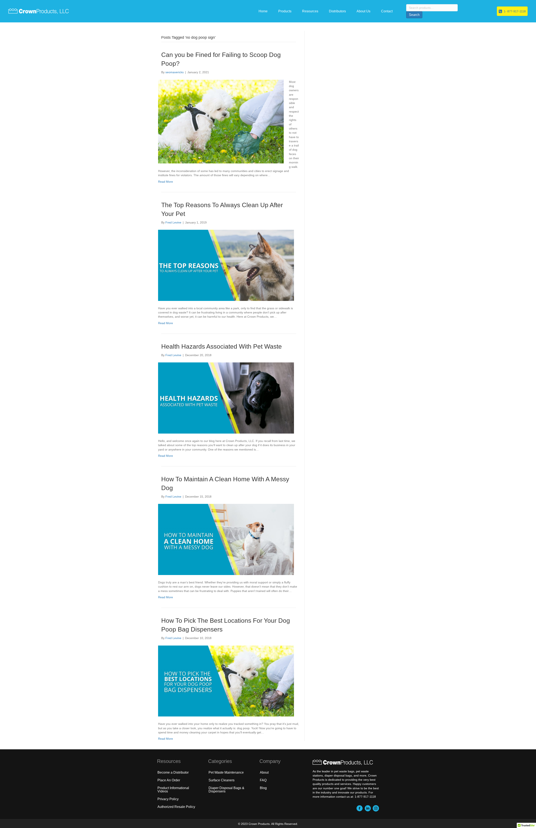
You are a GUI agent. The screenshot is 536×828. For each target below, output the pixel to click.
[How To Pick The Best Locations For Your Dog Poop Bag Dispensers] (226, 680)
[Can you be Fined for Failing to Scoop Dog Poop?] (221, 121)
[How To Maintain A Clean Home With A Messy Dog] (226, 539)
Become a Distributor (173, 772)
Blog (263, 788)
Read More (165, 181)
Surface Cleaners (221, 780)
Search (414, 15)
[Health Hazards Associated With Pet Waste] (226, 397)
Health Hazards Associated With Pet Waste (221, 346)
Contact (387, 11)
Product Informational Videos (173, 789)
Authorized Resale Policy (176, 807)
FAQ (263, 780)
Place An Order (168, 780)
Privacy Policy (168, 799)
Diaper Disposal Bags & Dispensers (226, 789)
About (264, 772)
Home (263, 11)
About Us (363, 11)
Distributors (337, 11)
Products (284, 11)
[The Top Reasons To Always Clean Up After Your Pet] (226, 265)
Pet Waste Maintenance (226, 772)
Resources (310, 11)
